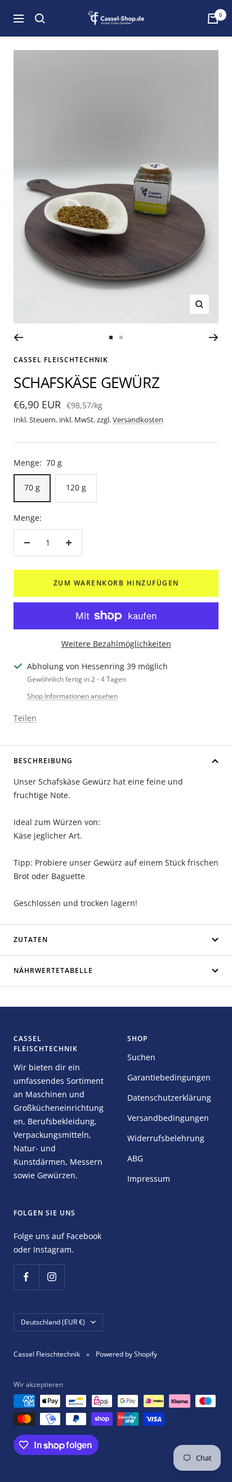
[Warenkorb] (212, 18)
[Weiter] (213, 337)
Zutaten (31, 939)
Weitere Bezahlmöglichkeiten (116, 643)
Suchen (141, 1057)
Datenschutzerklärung (169, 1097)
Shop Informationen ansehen (72, 696)
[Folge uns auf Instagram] (51, 1277)
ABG (135, 1158)
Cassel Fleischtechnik (61, 359)
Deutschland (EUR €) (53, 1322)
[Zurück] (18, 337)
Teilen (25, 718)
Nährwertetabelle (53, 970)
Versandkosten (138, 420)
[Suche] (40, 18)
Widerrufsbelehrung (165, 1138)
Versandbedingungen (168, 1117)
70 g (32, 487)
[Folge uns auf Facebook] (26, 1277)
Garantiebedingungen (169, 1077)
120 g (76, 487)
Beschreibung (43, 760)
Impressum (148, 1178)
